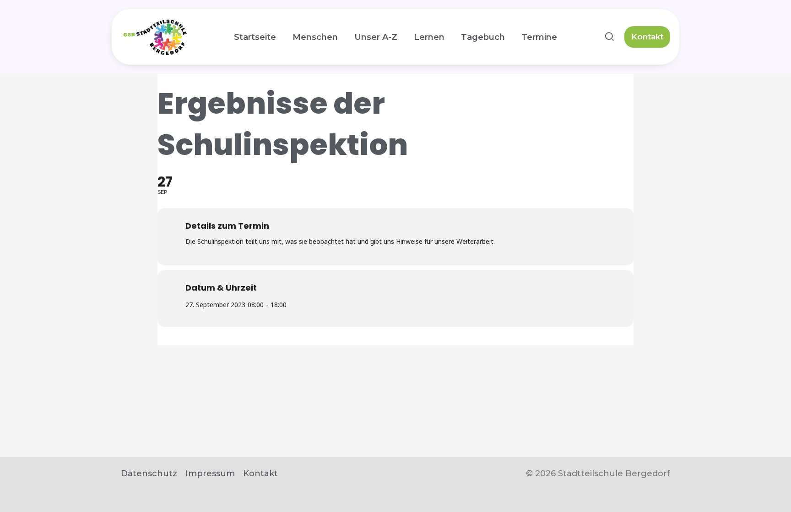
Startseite (255, 37)
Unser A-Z (375, 37)
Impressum (210, 473)
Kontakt (260, 473)
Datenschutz (149, 473)
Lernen (429, 37)
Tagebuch (483, 37)
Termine (539, 37)
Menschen (315, 37)
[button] (610, 38)
